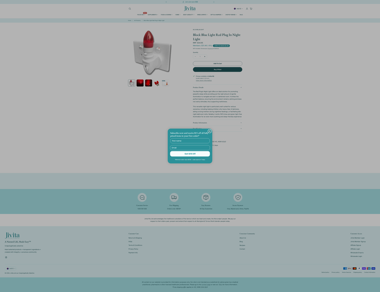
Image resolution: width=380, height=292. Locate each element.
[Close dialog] (209, 131)
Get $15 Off (190, 153)
